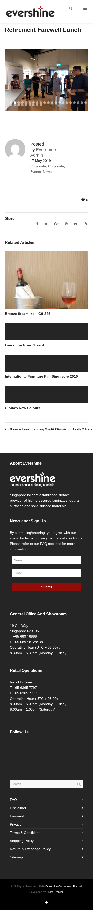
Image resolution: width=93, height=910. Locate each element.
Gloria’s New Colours (22, 408)
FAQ (13, 800)
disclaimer (26, 538)
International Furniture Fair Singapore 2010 (41, 376)
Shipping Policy (22, 841)
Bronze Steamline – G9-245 (27, 314)
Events (35, 172)
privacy (41, 538)
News (47, 172)
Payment (17, 816)
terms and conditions (65, 538)
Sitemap (16, 857)
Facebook (14, 745)
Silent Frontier (55, 891)
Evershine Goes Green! (24, 345)
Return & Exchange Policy (30, 849)
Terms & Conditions (25, 833)
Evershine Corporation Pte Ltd (63, 886)
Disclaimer (18, 808)
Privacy (15, 824)
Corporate (38, 166)
